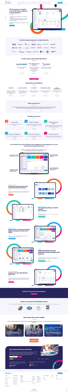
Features (6, 375)
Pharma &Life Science (22, 377)
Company (52, 375)
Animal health (22, 382)
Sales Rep (33, 377)
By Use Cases (38, 376)
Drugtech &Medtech (22, 379)
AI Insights (6, 378)
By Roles (33, 376)
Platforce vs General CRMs (15, 377)
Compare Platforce (15, 375)
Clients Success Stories (46, 375)
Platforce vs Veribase (15, 384)
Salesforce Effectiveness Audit (8, 377)
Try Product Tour (7, 386)
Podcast (56, 378)
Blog (56, 377)
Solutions (22, 375)
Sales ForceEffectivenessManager (33, 379)
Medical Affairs (38, 382)
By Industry (22, 376)
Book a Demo (12, 25)
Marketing (38, 380)
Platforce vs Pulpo (15, 383)
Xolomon (44, 377)
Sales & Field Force (38, 377)
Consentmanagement (6, 382)
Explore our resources (34, 341)
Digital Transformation (39, 381)
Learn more (21, 73)
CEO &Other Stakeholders (34, 383)
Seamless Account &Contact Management (39, 378)
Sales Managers (34, 378)
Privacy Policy (52, 377)
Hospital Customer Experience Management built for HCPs (26, 381)
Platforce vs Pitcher (15, 378)
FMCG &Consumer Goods (22, 380)
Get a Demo (60, 2)
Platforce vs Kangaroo (15, 382)
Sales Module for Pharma (7, 385)
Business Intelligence (39, 379)
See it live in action (41, 216)
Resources (57, 375)
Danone (44, 378)
